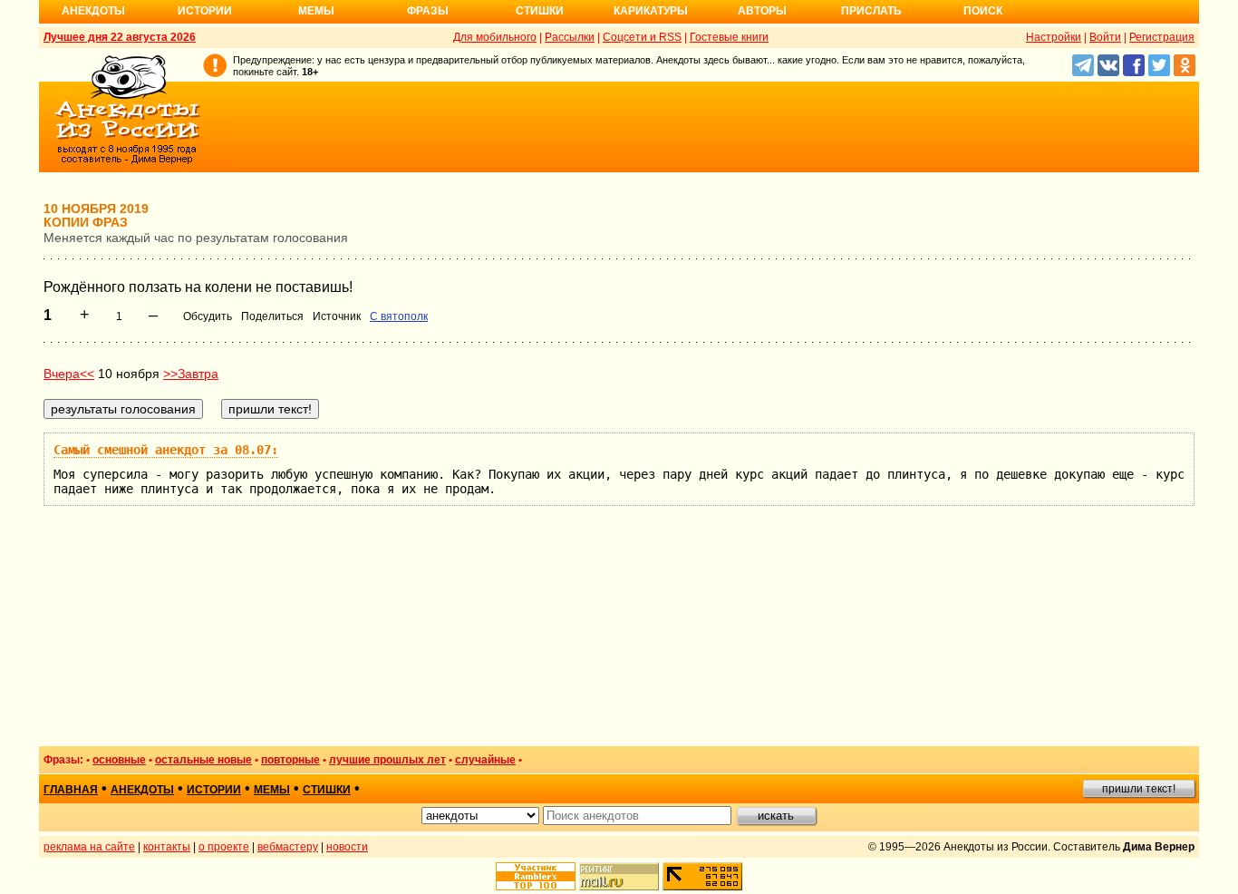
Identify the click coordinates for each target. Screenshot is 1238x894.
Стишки (540, 11)
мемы (272, 789)
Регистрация (1161, 37)
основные (119, 759)
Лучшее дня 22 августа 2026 (120, 37)
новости (347, 847)
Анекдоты (93, 11)
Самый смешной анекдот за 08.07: (165, 449)
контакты (166, 847)
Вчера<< (69, 373)
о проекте (223, 847)
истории (214, 789)
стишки (327, 789)
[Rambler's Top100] (535, 876)
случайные (485, 759)
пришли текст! (1138, 788)
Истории (205, 11)
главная (71, 789)
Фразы (428, 11)
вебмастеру (287, 847)
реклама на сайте (89, 847)
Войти (1105, 37)
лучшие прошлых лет (387, 759)
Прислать (871, 11)
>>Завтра (190, 373)
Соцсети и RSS (642, 37)
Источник (337, 316)
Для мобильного (495, 37)
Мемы (316, 11)
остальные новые (203, 759)
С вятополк (399, 316)
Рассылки (570, 37)
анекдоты (142, 789)
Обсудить (207, 316)
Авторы (762, 11)
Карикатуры (651, 11)
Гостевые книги (729, 37)
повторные (290, 759)
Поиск (982, 11)
